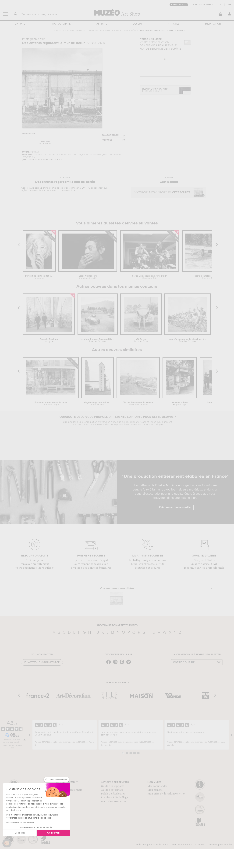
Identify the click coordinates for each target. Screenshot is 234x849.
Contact (199, 844)
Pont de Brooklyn (49, 340)
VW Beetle (141, 340)
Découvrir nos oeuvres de (162, 192)
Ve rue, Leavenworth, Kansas (138, 403)
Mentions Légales (181, 844)
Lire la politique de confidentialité (20, 823)
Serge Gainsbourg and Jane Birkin (149, 277)
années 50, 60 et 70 (80, 188)
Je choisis (20, 833)
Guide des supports (112, 786)
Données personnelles (220, 844)
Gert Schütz (129, 30)
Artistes (173, 24)
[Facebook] (109, 664)
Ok (219, 662)
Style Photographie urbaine (104, 30)
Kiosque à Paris (180, 403)
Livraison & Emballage (114, 797)
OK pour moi (53, 833)
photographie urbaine (38, 190)
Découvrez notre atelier (175, 507)
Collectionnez (110, 135)
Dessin (137, 24)
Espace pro (179, 5)
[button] (6, 843)
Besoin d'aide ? (203, 5)
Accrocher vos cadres (113, 801)
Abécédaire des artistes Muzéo (117, 625)
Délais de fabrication (113, 794)
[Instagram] (116, 664)
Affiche (101, 24)
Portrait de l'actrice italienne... (39, 277)
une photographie (47, 188)
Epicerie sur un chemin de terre (51, 403)
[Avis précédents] (30, 735)
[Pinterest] (122, 664)
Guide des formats (112, 790)
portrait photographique (63, 190)
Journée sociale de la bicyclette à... (187, 340)
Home (57, 30)
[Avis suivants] (231, 735)
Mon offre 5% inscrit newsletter (166, 794)
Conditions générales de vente (151, 844)
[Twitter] (129, 664)
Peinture (19, 24)
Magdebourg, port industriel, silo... (98, 403)
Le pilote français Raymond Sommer (98, 340)
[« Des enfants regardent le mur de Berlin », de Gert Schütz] (116, 598)
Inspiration (213, 24)
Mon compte (155, 790)
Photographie (61, 24)
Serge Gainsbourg (88, 277)
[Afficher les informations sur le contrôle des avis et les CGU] (24, 740)
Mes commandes (157, 786)
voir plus (47, 735)
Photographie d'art (74, 30)
